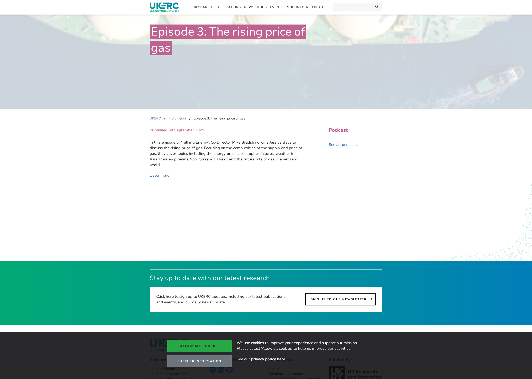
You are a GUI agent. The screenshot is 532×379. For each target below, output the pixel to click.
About (318, 7)
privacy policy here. (268, 359)
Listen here (159, 175)
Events (276, 7)
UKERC (155, 118)
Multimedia (297, 7)
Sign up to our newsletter (339, 299)
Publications (228, 7)
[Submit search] (377, 7)
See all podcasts (343, 144)
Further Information (199, 361)
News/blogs (255, 7)
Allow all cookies (199, 346)
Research (203, 7)
